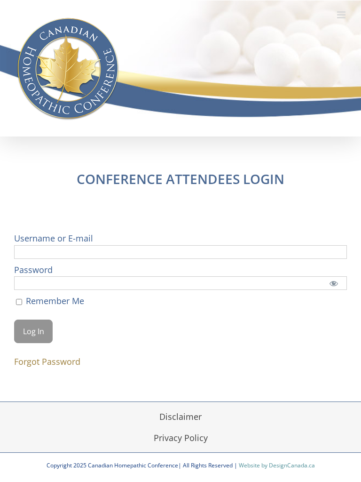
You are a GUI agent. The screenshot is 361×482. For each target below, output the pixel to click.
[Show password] (334, 283)
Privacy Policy (181, 437)
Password (33, 269)
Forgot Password (47, 361)
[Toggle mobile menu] (342, 15)
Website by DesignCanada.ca (277, 465)
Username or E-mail (53, 238)
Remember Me (54, 300)
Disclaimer (180, 416)
